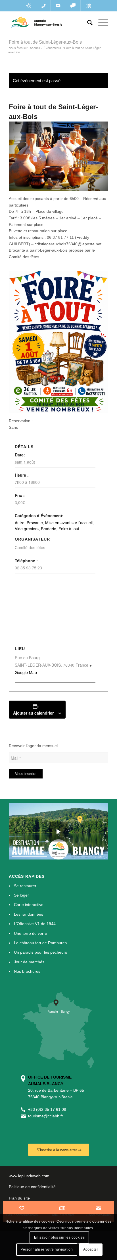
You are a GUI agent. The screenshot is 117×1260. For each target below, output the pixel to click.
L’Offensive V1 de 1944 (35, 923)
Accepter (90, 1249)
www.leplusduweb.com (29, 1176)
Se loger (21, 895)
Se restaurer (25, 885)
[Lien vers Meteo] (28, 5)
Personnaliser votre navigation (46, 1249)
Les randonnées (28, 914)
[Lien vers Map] (88, 5)
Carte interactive (28, 904)
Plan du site (19, 1198)
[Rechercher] (87, 22)
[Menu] (100, 22)
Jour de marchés (29, 962)
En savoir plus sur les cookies (59, 1237)
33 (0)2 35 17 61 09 (48, 1109)
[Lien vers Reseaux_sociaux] (73, 5)
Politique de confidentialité (32, 1186)
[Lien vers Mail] (57, 5)
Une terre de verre (30, 933)
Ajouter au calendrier (33, 713)
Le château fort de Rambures (40, 943)
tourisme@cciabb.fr (45, 1116)
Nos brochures (27, 971)
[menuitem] (87, 22)
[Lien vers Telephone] (43, 5)
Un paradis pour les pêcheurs (40, 952)
